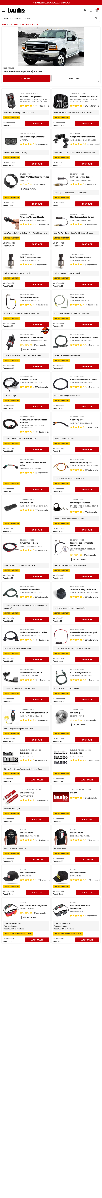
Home (4, 24)
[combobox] (51, 18)
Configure (37, 124)
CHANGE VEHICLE (75, 78)
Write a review (29, 189)
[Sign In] (85, 10)
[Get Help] (91, 10)
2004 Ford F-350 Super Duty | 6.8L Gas (24, 24)
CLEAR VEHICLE (27, 78)
